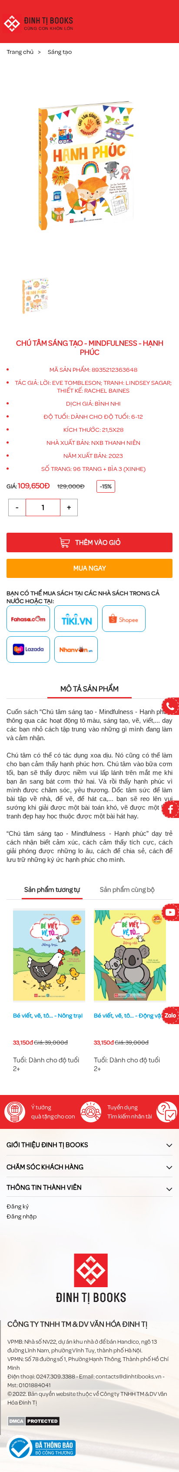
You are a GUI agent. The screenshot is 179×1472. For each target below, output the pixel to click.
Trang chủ (20, 52)
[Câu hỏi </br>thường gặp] (166, 1111)
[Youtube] (170, 912)
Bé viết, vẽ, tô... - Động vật (128, 1015)
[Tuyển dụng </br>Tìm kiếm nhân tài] (90, 1111)
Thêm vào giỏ (98, 542)
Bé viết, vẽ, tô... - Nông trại (48, 1015)
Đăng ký (18, 1206)
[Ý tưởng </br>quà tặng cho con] (14, 1111)
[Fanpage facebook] (170, 809)
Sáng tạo (60, 52)
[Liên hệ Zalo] (170, 1015)
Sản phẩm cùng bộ (127, 890)
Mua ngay (89, 568)
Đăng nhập (21, 1216)
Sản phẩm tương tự (52, 890)
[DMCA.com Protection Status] (33, 1421)
